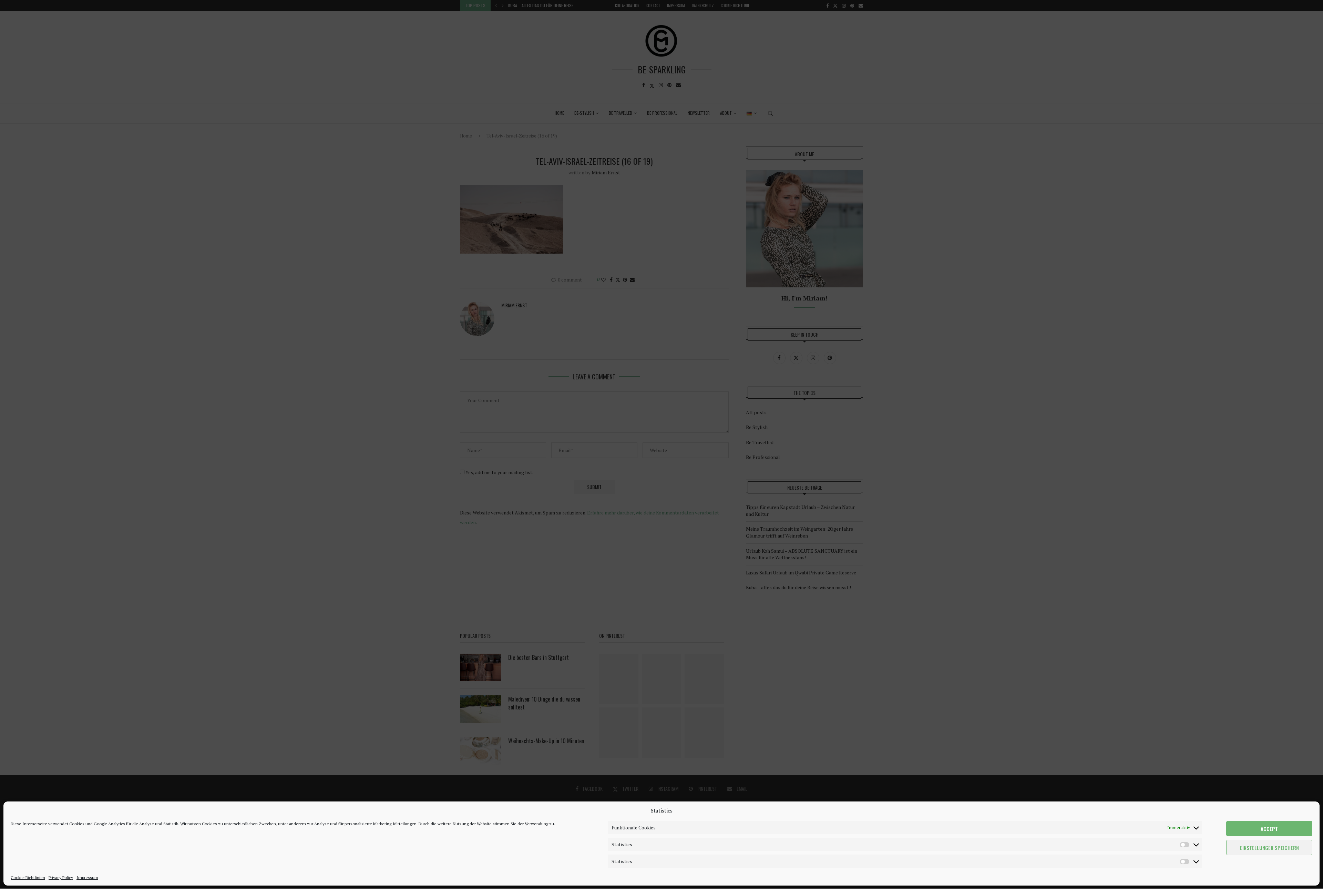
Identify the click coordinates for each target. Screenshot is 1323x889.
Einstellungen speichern (1269, 847)
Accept (1269, 828)
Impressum (87, 877)
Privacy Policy (61, 877)
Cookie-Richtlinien (28, 877)
